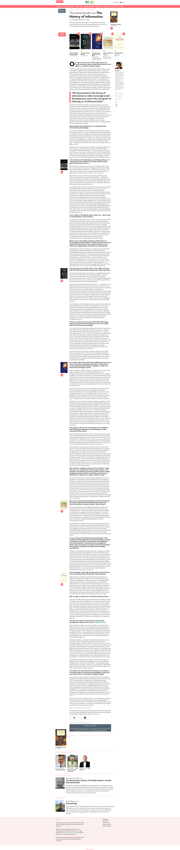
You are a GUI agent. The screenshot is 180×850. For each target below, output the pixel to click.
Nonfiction (59, 6)
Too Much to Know (99, 622)
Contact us (105, 821)
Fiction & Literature (69, 6)
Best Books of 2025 (89, 6)
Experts (121, 6)
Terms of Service (107, 824)
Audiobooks (106, 6)
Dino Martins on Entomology (90, 808)
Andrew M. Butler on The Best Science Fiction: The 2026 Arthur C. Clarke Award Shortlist (90, 787)
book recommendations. (69, 832)
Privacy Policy (106, 822)
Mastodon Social (107, 826)
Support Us (59, 1)
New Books (98, 6)
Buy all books (62, 34)
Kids (81, 6)
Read (111, 28)
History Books (73, 722)
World (76, 6)
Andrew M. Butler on (88, 781)
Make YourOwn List (62, 11)
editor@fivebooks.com (94, 714)
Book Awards (114, 6)
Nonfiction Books (76, 9)
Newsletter (105, 819)
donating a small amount (99, 730)
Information (88, 722)
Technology (90, 9)
